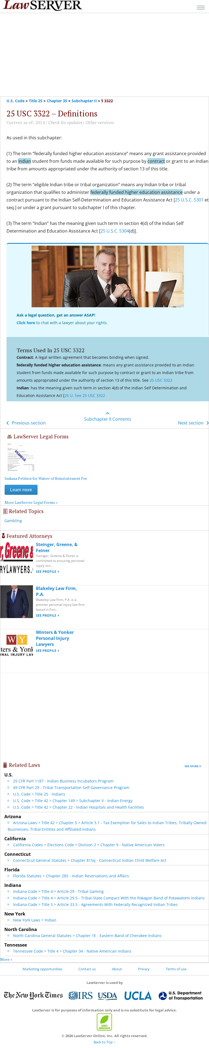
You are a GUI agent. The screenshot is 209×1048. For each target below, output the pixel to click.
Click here (26, 322)
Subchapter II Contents (107, 419)
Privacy (144, 968)
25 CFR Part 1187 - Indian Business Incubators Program (63, 781)
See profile (46, 571)
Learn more (21, 489)
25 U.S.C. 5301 (189, 200)
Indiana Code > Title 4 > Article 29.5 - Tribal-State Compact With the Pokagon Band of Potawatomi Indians (109, 898)
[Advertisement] (104, 55)
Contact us (87, 968)
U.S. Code (15, 100)
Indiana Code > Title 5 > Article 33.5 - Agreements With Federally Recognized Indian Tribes (95, 904)
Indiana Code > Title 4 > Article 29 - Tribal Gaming (58, 891)
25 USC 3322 (161, 380)
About (117, 968)
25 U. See (73, 395)
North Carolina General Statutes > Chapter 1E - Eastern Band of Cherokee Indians (87, 935)
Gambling (13, 520)
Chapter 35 (57, 100)
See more (192, 766)
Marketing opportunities (42, 968)
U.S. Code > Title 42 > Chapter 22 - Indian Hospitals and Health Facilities (78, 807)
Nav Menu (201, 7)
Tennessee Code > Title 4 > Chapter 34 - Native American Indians (72, 951)
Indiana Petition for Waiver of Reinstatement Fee (46, 478)
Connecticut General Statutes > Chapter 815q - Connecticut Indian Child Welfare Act (89, 860)
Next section (191, 423)
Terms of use (176, 968)
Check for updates (65, 122)
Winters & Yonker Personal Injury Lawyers (55, 638)
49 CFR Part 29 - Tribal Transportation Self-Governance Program (71, 787)
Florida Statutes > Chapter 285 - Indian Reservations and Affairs (71, 875)
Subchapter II (84, 100)
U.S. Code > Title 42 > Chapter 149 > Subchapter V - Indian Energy (73, 800)
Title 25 (35, 100)
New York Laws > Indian (34, 920)
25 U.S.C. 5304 (114, 231)
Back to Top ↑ (104, 1042)
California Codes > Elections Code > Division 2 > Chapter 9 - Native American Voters (89, 844)
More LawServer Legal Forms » (31, 502)
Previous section (28, 423)
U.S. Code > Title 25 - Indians (39, 794)
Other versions (99, 122)
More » (6, 959)
